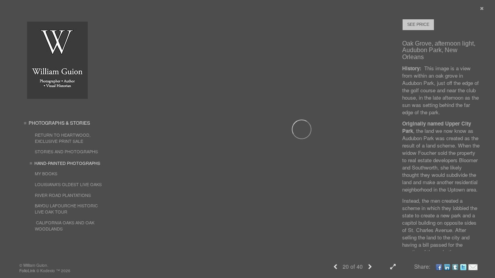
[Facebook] (439, 266)
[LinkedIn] (447, 266)
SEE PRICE (418, 24)
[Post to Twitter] (463, 266)
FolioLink (27, 270)
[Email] (473, 266)
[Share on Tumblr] (455, 266)
